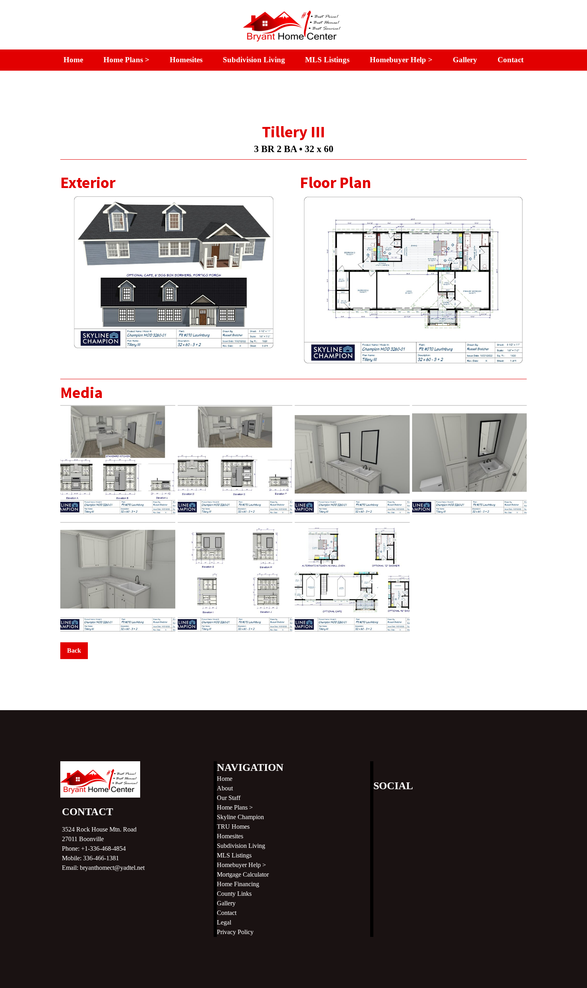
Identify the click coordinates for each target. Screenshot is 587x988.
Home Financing (238, 884)
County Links (234, 893)
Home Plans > (126, 59)
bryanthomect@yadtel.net (112, 867)
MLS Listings (327, 59)
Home (73, 59)
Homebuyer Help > (401, 59)
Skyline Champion (240, 817)
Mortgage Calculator (243, 874)
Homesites (186, 59)
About (225, 788)
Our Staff (228, 797)
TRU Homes (233, 826)
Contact (511, 59)
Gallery (465, 59)
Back (74, 650)
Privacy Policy (235, 932)
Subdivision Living (254, 59)
